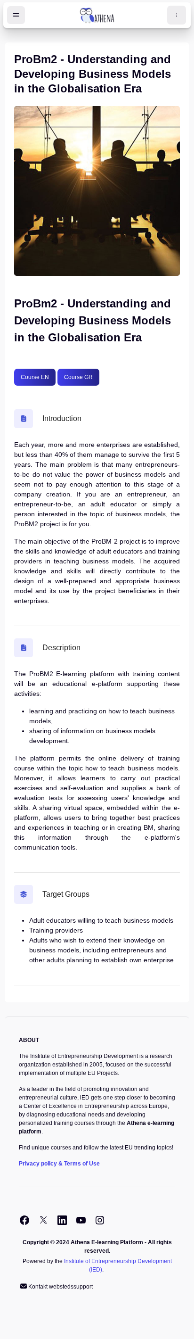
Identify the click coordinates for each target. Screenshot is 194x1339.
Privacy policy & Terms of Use (59, 1163)
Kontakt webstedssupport (60, 1286)
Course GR (78, 377)
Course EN (35, 377)
